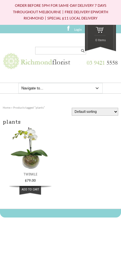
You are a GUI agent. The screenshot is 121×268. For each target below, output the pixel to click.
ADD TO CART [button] (30, 189)
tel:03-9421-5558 (101, 66)
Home (6, 107)
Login (78, 30)
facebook (70, 30)
